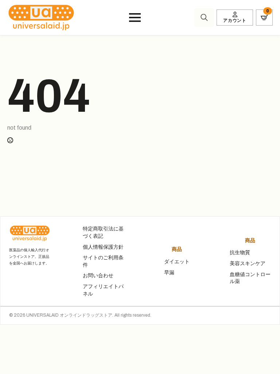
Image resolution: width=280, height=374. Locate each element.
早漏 (169, 272)
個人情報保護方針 (103, 247)
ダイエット (177, 261)
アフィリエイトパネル (103, 290)
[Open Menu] (135, 17)
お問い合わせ (98, 275)
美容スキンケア (247, 263)
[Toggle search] (204, 17)
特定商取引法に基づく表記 (103, 232)
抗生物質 (240, 252)
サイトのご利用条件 (103, 261)
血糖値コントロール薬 (250, 278)
